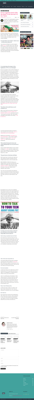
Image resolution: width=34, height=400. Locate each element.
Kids (11, 6)
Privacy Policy (29, 399)
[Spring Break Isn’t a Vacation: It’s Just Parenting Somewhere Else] (3, 337)
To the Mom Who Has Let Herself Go (15, 318)
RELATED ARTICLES (4, 333)
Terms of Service (25, 399)
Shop (9, 0)
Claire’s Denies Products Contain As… (25, 26)
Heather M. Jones (3, 17)
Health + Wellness (16, 338)
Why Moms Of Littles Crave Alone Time (5, 318)
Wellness (23, 6)
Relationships (19, 6)
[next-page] (2, 344)
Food (26, 6)
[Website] (12, 329)
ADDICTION (15, 261)
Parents (6, 10)
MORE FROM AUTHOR (11, 333)
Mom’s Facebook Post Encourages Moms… (26, 24)
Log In (17, 399)
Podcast (15, 0)
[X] (10, 329)
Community (12, 0)
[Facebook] (29, 0)
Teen (8, 10)
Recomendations (30, 6)
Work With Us (20, 399)
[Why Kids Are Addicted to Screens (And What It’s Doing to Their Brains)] (16, 337)
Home (6, 0)
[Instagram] (31, 0)
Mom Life (8, 6)
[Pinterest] (32, 0)
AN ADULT (4, 45)
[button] (28, 0)
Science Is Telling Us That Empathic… (25, 22)
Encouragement (2, 338)
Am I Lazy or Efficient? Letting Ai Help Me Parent (9, 341)
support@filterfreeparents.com (17, 395)
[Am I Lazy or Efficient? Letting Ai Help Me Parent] (9, 337)
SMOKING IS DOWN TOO (5, 165)
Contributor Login (3, 0)
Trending (14, 6)
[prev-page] (1, 344)
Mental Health (8, 338)
